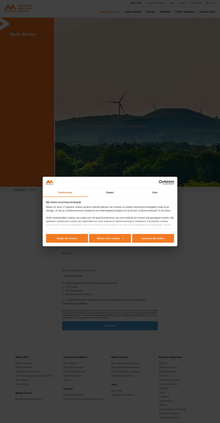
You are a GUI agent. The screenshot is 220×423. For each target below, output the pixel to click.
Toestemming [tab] (65, 192)
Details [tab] (110, 192)
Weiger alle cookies (67, 238)
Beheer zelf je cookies (108, 238)
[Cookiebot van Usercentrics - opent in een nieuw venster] (161, 182)
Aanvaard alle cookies (153, 238)
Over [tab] (154, 192)
